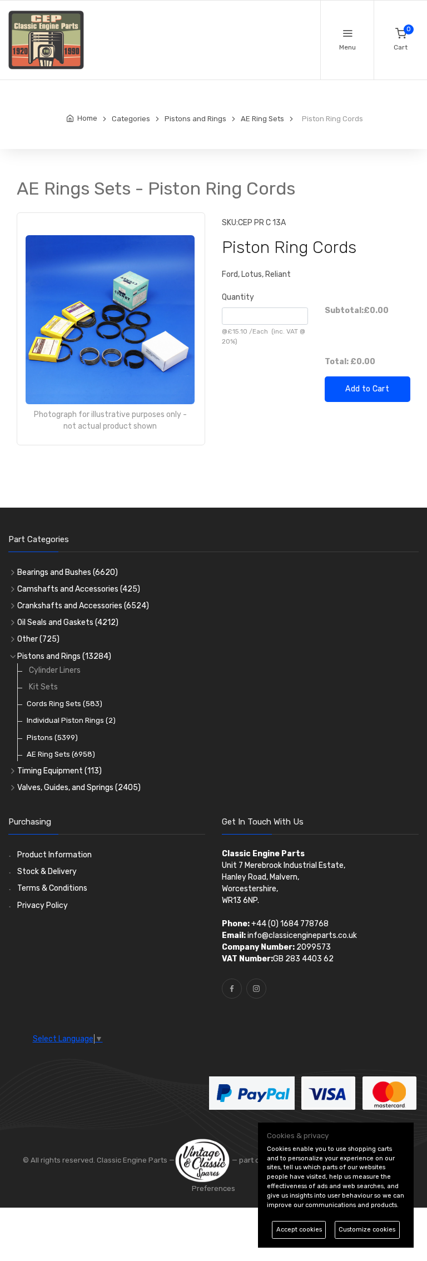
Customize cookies (367, 1229)
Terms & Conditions (52, 888)
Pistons (52, 737)
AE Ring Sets (61, 754)
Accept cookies (299, 1229)
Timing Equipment (59, 771)
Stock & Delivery (47, 871)
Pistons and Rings (64, 656)
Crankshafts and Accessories (83, 605)
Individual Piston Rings (71, 720)
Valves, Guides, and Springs (79, 787)
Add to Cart (367, 389)
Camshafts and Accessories (78, 589)
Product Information (54, 855)
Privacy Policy (42, 905)
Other (38, 639)
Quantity (238, 297)
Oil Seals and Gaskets (67, 622)
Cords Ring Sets (64, 703)
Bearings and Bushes (67, 572)
